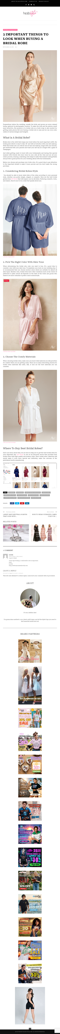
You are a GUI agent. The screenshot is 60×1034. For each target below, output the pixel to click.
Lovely (11, 554)
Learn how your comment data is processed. (41, 575)
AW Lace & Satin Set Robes (9, 442)
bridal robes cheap (9, 495)
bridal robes (46, 492)
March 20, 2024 (44, 539)
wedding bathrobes (23, 497)
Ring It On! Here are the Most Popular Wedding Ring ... (16, 534)
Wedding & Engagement (10, 29)
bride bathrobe (22, 495)
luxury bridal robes (10, 497)
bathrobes (20, 492)
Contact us (33, 1)
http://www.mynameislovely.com (18, 565)
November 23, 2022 (9, 47)
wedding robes (36, 497)
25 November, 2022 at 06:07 (15, 556)
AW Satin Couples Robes (8, 256)
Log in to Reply (13, 558)
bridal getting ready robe (33, 492)
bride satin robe (33, 495)
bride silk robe (44, 495)
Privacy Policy (44, 1)
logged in (11, 573)
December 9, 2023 (16, 539)
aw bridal (11, 492)
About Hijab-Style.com (19, 1)
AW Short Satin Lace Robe (9, 351)
